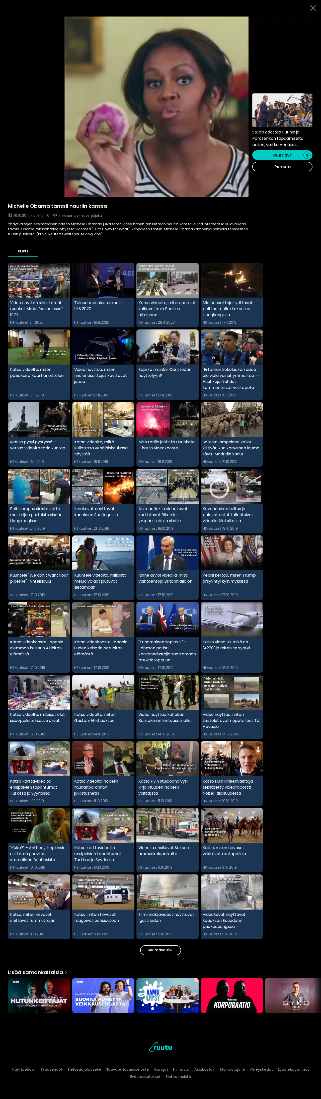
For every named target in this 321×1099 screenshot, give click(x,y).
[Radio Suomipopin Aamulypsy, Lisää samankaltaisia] (167, 996)
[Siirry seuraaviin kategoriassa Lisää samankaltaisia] (313, 996)
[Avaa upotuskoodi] (311, 22)
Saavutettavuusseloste (127, 1069)
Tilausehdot (51, 1069)
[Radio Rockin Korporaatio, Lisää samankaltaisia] (232, 996)
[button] (160, 106)
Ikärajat (161, 1069)
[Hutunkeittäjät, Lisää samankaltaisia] (39, 996)
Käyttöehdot (24, 1069)
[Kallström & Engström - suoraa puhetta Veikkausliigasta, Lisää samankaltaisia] (103, 996)
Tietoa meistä (178, 1076)
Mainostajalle (232, 1069)
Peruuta (282, 167)
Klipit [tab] (23, 251)
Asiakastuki (204, 1069)
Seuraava (290, 155)
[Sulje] (313, 8)
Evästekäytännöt (293, 1069)
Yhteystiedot (261, 1069)
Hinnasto (181, 1069)
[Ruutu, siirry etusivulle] (160, 1047)
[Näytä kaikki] (160, 994)
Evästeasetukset (145, 1076)
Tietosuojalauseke (84, 1069)
